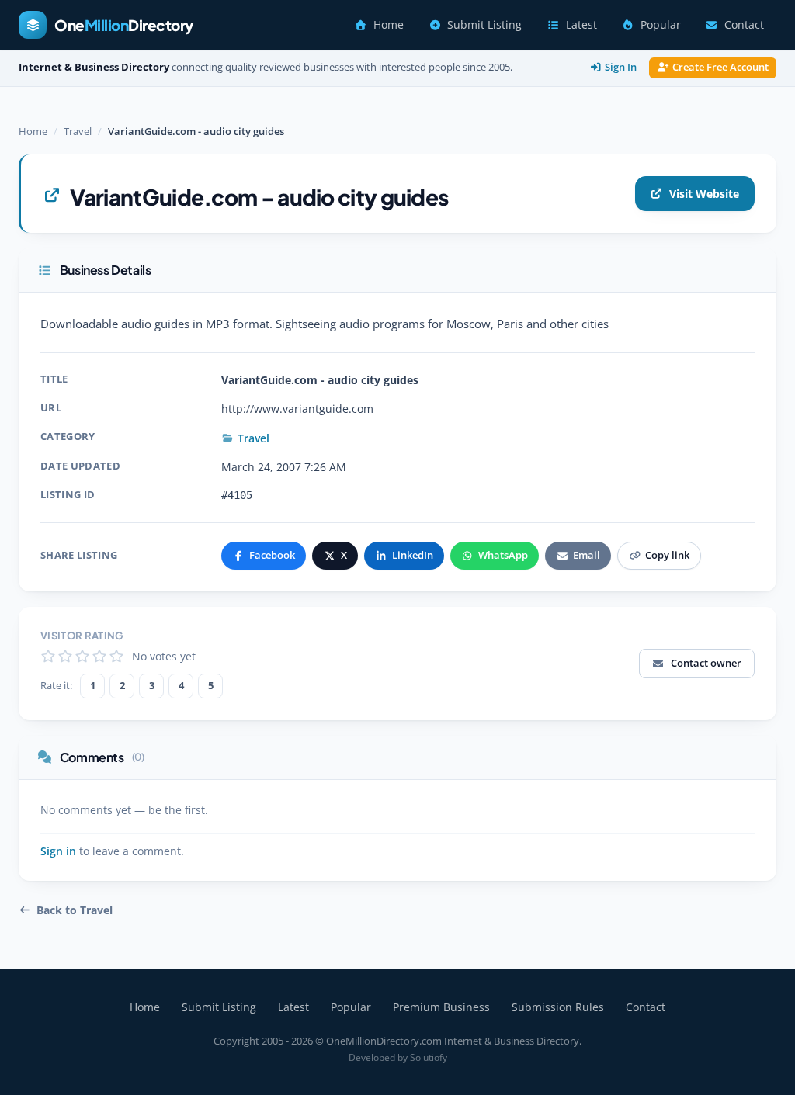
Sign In (621, 67)
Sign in (58, 851)
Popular (661, 25)
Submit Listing (484, 25)
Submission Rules (558, 1007)
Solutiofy (428, 1057)
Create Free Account (720, 67)
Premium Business (441, 1007)
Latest (581, 25)
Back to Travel (74, 910)
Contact (744, 25)
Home (388, 25)
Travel (78, 131)
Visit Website (704, 193)
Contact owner (706, 663)
